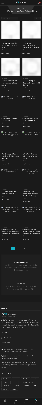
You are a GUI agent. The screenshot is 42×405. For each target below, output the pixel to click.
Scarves (5, 389)
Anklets (11, 349)
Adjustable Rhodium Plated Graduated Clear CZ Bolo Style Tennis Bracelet (31, 231)
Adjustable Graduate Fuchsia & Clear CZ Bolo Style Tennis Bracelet (30, 193)
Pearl (33, 356)
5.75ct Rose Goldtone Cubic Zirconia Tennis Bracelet (29, 156)
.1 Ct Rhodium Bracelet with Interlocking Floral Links (9, 45)
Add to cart (5, 53)
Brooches (25, 379)
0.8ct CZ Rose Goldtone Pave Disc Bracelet (30, 119)
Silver (20, 356)
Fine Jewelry (6, 386)
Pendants (19, 351)
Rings (26, 351)
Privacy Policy (23, 365)
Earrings (4, 351)
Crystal (3, 358)
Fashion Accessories (27, 382)
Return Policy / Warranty (9, 365)
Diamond (9, 356)
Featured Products (18, 362)
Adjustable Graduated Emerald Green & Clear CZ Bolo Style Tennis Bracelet (10, 231)
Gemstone (26, 356)
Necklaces (11, 351)
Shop (23, 8)
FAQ (26, 362)
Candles (35, 379)
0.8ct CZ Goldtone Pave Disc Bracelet (9, 119)
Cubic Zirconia (12, 358)
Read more (5, 126)
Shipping (32, 362)
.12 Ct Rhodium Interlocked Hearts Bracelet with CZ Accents (30, 45)
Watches (14, 389)
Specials (7, 362)
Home (18, 8)
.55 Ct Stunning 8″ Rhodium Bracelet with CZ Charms (31, 83)
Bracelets (4, 41)
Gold (15, 356)
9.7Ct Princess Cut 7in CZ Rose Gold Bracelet (9, 192)
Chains (32, 349)
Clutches (5, 382)
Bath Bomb (6, 379)
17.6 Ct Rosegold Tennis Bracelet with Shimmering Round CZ (10, 156)
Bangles (18, 349)
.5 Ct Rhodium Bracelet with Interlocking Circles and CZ (9, 83)
